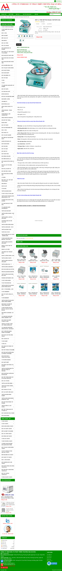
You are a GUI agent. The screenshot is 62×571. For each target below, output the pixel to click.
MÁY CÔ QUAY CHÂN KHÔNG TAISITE (8, 448)
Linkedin (50, 23)
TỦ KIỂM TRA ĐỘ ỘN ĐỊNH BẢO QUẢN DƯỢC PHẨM (7, 444)
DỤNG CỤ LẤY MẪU (6, 249)
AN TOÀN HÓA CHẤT (6, 91)
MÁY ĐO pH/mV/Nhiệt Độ (7, 127)
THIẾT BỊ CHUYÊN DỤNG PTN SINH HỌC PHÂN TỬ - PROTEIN (8, 369)
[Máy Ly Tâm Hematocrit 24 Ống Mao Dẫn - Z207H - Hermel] (44, 253)
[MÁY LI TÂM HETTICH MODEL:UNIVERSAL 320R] (33, 286)
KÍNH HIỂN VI (4, 40)
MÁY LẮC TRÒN (5, 43)
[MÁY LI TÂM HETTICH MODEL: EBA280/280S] (44, 270)
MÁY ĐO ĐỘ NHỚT (5, 72)
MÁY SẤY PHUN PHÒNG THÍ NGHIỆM (7, 402)
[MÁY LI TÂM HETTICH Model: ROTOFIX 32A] (25, 29)
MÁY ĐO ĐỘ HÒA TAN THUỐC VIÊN (8, 58)
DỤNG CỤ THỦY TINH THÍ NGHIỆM (7, 246)
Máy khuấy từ (49, 560)
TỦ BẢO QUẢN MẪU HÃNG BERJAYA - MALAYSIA (7, 239)
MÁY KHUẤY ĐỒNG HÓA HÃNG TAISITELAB (8, 466)
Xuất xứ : (40, 28)
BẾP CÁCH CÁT (5, 38)
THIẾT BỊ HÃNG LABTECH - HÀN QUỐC (7, 218)
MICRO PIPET (4, 122)
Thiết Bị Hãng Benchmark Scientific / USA (8, 399)
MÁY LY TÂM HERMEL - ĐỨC (7, 289)
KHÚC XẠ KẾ (4, 186)
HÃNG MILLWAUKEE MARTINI (8, 271)
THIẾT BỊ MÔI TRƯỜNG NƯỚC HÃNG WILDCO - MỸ (8, 197)
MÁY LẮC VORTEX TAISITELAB (5, 474)
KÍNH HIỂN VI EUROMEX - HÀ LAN (7, 313)
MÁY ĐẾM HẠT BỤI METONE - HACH (8, 138)
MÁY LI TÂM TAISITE (6, 459)
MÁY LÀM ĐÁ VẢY (5, 338)
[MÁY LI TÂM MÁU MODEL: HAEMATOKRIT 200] (56, 270)
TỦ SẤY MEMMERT (5, 291)
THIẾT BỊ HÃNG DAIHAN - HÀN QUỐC (8, 214)
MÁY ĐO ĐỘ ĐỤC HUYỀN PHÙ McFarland (8, 374)
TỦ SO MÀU (4, 188)
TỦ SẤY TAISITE (5, 423)
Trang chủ (3, 14)
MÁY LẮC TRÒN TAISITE (7, 433)
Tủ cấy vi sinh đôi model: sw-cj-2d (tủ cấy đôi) (9, 510)
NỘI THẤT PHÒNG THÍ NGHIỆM (8, 349)
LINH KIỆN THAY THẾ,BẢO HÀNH (7, 252)
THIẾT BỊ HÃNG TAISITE (6, 258)
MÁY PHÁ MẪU (5, 146)
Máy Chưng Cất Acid (6, 389)
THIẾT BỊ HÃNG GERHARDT (7, 266)
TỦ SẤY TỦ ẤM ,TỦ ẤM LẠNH (7, 193)
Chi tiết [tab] (19, 44)
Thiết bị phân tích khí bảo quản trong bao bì (8, 286)
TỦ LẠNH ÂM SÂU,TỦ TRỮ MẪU (7, 204)
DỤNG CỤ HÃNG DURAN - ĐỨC (8, 255)
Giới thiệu (11, 14)
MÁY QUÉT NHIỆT (5, 362)
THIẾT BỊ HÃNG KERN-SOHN (7, 224)
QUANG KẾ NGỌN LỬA (6, 141)
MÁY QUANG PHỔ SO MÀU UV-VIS (8, 162)
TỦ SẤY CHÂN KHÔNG (6, 280)
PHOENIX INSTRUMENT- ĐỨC (8, 277)
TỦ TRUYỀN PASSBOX (6, 359)
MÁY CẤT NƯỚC (5, 125)
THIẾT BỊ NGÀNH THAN (6, 229)
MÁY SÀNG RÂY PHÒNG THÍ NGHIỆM (7, 347)
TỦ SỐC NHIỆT (5, 341)
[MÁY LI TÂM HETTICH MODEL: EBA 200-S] (33, 270)
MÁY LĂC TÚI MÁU (5, 380)
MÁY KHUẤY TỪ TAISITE (7, 457)
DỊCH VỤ (17, 14)
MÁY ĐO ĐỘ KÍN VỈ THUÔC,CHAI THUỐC (6, 357)
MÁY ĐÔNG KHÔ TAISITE (7, 436)
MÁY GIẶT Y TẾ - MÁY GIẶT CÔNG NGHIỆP (7, 180)
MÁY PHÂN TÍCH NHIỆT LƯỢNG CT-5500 (6, 321)
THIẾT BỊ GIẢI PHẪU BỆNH (7, 383)
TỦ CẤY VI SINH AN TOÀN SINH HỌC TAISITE (7, 452)
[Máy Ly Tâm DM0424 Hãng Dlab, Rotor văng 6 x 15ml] (7, 489)
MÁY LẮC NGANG (5, 45)
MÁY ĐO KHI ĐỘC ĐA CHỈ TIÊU (8, 269)
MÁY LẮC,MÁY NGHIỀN (6, 135)
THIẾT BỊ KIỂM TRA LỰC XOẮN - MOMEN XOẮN (8, 235)
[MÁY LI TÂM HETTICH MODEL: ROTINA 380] (44, 286)
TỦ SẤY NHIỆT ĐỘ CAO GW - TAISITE (7, 30)
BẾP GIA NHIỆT (5, 35)
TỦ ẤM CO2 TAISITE (6, 438)
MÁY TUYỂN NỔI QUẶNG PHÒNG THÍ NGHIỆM (7, 332)
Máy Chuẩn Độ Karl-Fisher (8, 413)
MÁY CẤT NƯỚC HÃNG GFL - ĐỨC (8, 295)
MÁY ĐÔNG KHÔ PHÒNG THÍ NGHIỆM (7, 365)
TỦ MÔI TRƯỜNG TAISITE (7, 441)
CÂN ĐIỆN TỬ (4, 101)
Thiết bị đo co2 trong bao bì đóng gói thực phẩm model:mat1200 (10, 503)
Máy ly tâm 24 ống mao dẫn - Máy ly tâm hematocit (21, 260)
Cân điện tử (49, 554)
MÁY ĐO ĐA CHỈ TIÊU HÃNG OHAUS (7, 335)
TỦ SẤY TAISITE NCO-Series (8, 26)
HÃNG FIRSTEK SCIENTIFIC (7, 117)
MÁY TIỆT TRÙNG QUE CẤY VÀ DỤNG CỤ (7, 410)
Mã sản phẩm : (39, 26)
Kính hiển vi (49, 556)
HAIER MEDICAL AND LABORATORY (6, 114)
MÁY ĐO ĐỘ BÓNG (5, 415)
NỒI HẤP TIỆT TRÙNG (6, 120)
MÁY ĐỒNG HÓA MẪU (6, 156)
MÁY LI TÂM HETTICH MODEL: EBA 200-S (33, 277)
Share (38, 23)
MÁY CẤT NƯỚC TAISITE (7, 428)
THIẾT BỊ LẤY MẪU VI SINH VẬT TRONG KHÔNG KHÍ (7, 324)
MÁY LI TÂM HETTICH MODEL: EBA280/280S (44, 277)
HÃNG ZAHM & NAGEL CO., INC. (7, 107)
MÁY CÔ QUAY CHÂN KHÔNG (8, 67)
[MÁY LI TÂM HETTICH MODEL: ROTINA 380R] (56, 286)
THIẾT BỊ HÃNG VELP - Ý (7, 264)
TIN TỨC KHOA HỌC (27, 14)
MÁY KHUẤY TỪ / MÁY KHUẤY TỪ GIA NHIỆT (8, 52)
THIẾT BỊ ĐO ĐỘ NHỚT (6, 210)
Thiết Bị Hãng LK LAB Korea (6, 406)
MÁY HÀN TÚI (4, 151)
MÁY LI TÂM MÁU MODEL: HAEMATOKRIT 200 (56, 277)
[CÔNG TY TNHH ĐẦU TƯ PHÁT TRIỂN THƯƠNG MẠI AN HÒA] (31, 12)
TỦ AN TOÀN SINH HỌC (6, 282)
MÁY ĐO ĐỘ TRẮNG (6, 70)
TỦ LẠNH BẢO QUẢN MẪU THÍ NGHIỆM (8, 86)
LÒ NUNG (4, 177)
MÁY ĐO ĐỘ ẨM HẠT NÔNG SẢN (7, 174)
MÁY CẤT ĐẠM (5, 77)
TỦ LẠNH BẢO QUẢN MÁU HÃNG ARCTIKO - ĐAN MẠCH (8, 328)
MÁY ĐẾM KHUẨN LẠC (6, 158)
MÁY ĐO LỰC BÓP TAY (6, 168)
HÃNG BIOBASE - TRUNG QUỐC (7, 111)
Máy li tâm (49, 559)
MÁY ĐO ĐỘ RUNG (5, 143)
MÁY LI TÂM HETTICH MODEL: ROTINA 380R (56, 293)
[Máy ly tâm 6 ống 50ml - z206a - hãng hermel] (56, 253)
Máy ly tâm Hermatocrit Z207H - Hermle (33, 260)
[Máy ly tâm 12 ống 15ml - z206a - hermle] (21, 270)
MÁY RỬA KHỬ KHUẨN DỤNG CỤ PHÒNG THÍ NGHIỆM (8, 353)
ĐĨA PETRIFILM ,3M (5, 103)
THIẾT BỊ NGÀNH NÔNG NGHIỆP (6, 395)
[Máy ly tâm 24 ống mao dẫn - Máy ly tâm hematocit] (21, 253)
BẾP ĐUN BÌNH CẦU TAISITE (7, 454)
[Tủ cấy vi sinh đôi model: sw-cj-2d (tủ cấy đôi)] (3, 512)
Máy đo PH (49, 557)
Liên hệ (36, 14)
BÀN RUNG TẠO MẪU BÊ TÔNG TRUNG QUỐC (7, 305)
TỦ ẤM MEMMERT (5, 297)
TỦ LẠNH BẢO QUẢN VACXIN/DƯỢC (6, 208)
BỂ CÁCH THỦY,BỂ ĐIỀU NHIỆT (8, 96)
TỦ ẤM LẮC (4, 343)
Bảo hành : (40, 30)
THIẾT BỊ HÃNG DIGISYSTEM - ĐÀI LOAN (8, 275)
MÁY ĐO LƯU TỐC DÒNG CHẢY (7, 165)
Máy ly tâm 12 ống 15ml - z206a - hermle (21, 277)
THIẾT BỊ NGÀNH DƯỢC (6, 191)
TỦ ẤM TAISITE (5, 421)
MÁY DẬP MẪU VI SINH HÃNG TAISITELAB (8, 470)
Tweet (43, 23)
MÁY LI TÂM (4, 33)
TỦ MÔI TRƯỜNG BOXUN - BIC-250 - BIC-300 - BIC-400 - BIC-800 (7, 309)
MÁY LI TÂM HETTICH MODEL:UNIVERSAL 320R (33, 294)
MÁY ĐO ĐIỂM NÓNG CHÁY (7, 65)
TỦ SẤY (3, 82)
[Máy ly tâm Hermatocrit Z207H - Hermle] (33, 253)
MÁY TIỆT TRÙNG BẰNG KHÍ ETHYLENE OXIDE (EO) (7, 378)
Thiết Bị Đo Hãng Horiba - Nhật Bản (7, 386)
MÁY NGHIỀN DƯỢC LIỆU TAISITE (7, 463)
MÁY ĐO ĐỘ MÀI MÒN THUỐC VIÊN (8, 62)
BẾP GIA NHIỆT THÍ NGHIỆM (7, 431)
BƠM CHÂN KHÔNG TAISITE (7, 426)
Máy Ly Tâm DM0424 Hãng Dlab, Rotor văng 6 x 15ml (7, 497)
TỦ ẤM (3, 80)
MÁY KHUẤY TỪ (5, 132)
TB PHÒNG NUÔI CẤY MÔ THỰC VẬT (7, 221)
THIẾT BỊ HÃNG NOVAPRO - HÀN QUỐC (7, 242)
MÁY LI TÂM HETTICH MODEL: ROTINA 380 (44, 293)
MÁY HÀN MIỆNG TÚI (6, 75)
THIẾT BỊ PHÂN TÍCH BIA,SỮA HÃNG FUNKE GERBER (8, 301)
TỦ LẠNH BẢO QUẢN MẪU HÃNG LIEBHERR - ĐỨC (7, 317)
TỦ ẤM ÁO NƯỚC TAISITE (7, 477)
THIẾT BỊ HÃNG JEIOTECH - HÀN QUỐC (7, 261)
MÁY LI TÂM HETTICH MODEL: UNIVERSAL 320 (21, 294)
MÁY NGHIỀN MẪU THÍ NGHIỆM (6, 49)
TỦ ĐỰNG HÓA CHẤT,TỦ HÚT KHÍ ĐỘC (8, 200)
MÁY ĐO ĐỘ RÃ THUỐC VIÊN (7, 55)
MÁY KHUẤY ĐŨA (5, 153)
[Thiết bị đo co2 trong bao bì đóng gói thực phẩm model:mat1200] (3, 506)
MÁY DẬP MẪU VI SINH (6, 171)
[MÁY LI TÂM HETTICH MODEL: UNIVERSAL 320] (21, 286)
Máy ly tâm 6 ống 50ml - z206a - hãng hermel (56, 260)
